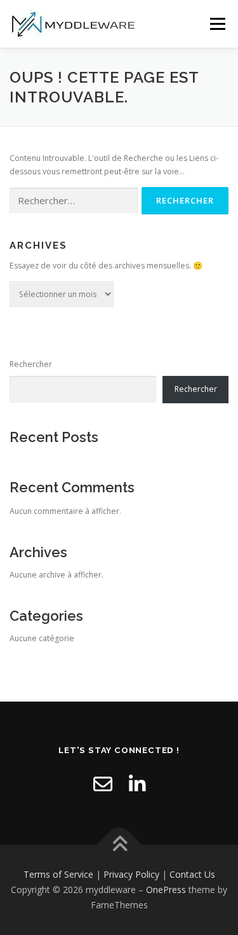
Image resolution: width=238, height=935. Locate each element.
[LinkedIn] (137, 784)
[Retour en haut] (119, 845)
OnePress (166, 889)
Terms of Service (58, 874)
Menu (216, 23)
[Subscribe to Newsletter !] (102, 784)
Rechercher (31, 364)
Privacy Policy (131, 874)
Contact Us (192, 874)
